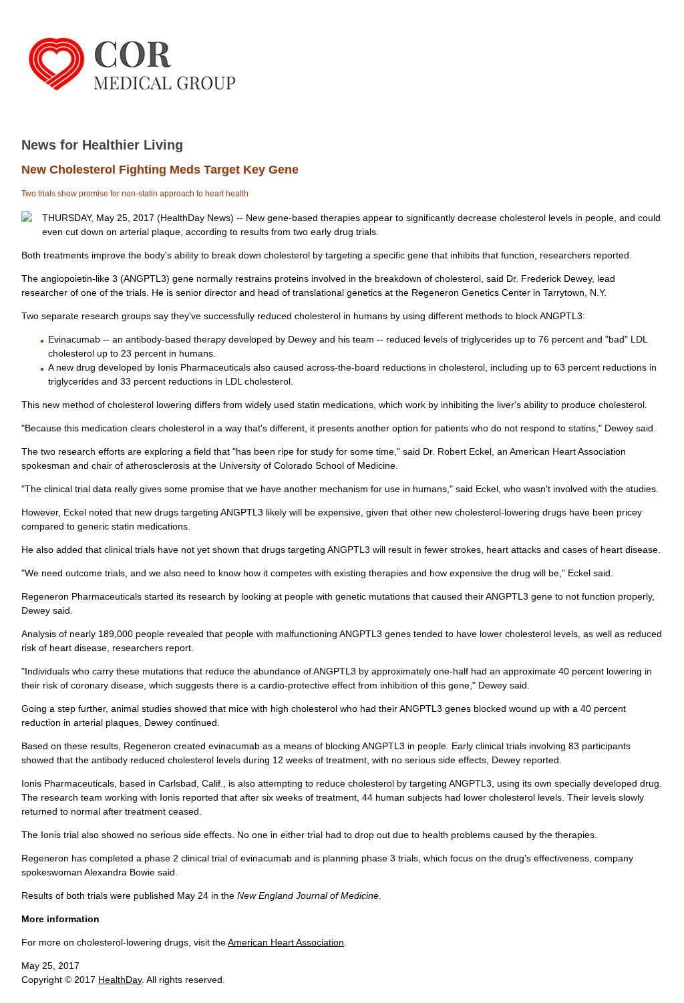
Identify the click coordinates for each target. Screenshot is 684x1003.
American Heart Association (286, 942)
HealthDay (120, 979)
